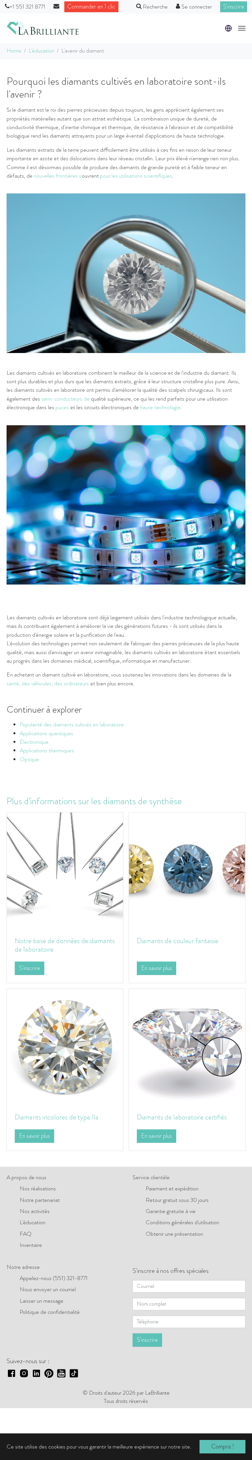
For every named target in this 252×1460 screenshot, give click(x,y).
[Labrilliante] (43, 28)
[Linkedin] (36, 1372)
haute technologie (160, 407)
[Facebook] (11, 1372)
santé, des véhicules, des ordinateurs (48, 683)
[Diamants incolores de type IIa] (65, 1046)
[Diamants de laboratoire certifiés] (187, 1046)
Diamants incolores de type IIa (56, 1117)
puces (62, 407)
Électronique (34, 742)
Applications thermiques (47, 750)
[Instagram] (24, 1372)
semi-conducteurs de (65, 399)
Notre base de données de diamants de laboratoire (65, 945)
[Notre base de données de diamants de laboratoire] (65, 870)
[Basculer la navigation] (241, 28)
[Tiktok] (74, 1372)
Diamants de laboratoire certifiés (182, 1117)
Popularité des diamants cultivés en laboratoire (72, 724)
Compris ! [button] (222, 1446)
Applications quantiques (46, 733)
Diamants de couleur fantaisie (177, 941)
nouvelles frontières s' (58, 176)
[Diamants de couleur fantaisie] (187, 870)
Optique (29, 759)
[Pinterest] (49, 1372)
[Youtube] (61, 1372)
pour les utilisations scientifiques (136, 176)
